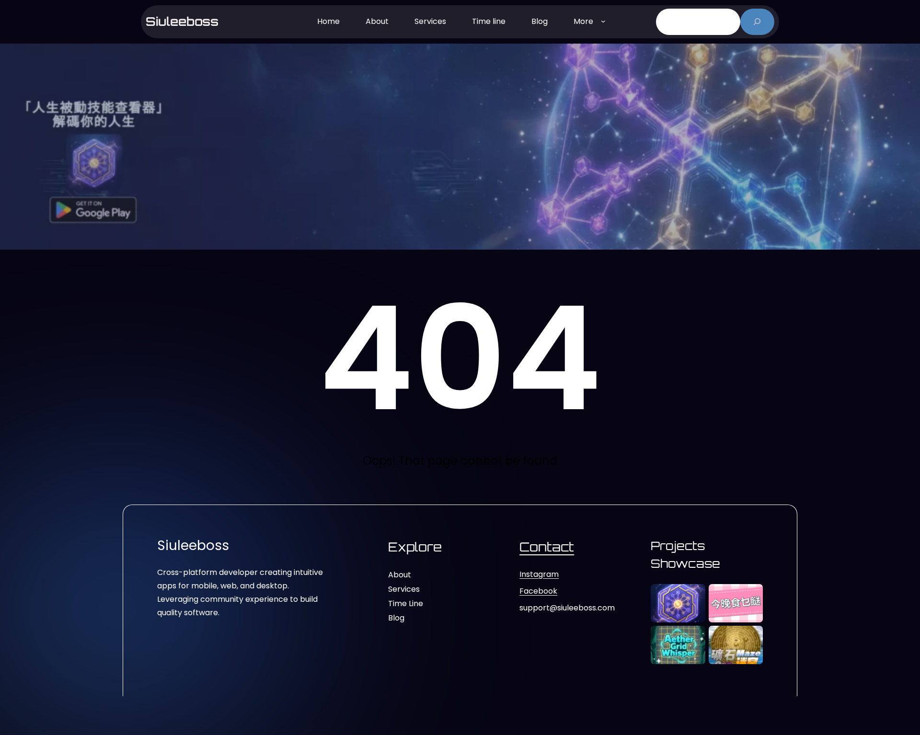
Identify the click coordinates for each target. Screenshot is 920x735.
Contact (546, 546)
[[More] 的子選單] (603, 20)
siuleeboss (182, 21)
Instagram (539, 574)
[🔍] (757, 22)
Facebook (538, 591)
